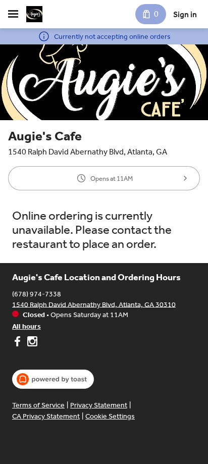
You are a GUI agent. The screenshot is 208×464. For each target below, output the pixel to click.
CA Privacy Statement (46, 416)
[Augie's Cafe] (34, 14)
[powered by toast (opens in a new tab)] (53, 379)
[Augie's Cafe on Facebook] (18, 342)
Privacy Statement (98, 405)
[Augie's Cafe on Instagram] (31, 342)
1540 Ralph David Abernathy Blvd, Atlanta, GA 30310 (94, 304)
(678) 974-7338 (36, 293)
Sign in (185, 14)
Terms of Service (38, 405)
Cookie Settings (110, 416)
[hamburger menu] (13, 14)
